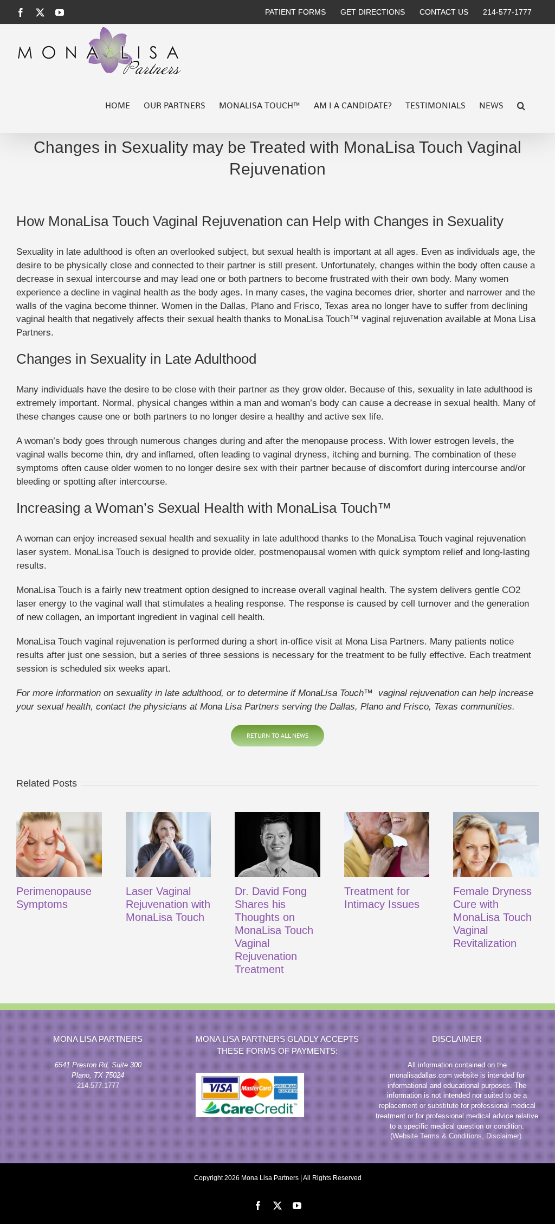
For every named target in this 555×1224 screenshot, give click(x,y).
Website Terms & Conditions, (439, 1136)
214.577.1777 (98, 1085)
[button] (521, 106)
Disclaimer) (503, 1136)
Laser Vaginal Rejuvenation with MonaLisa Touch (168, 904)
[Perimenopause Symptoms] (59, 845)
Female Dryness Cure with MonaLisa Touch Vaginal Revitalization (492, 917)
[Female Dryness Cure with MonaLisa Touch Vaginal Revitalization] (496, 845)
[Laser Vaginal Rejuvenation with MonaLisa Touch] (168, 845)
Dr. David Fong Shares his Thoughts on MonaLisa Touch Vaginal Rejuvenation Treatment (274, 930)
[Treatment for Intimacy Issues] (387, 845)
